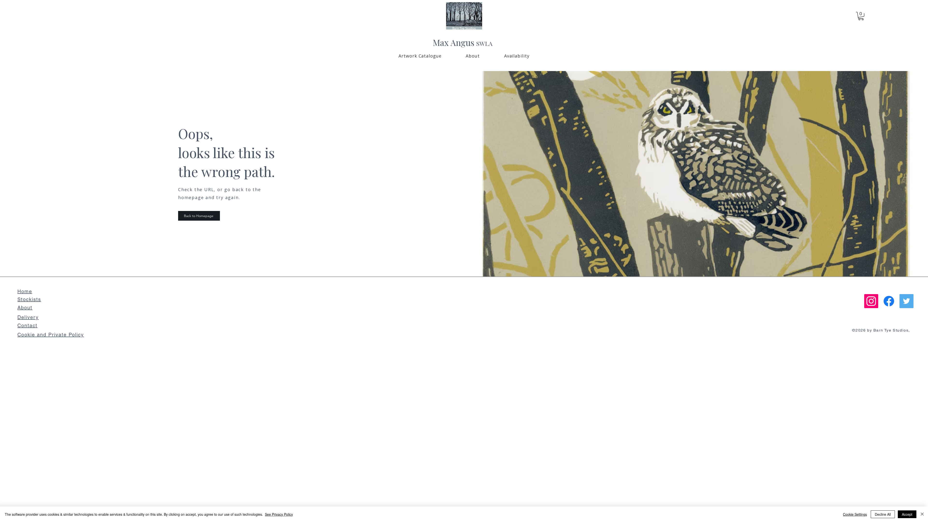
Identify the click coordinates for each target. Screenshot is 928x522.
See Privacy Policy (279, 514)
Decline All (883, 514)
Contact (27, 325)
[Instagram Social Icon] (871, 301)
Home (24, 291)
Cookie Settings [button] (855, 514)
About (24, 308)
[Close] (922, 514)
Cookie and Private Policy (50, 335)
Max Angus (453, 42)
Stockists (29, 299)
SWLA (484, 43)
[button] (420, 55)
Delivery (28, 317)
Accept (907, 514)
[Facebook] (889, 301)
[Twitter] (906, 301)
